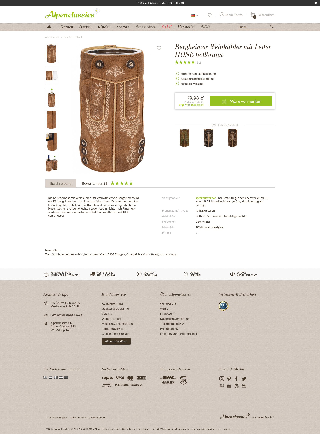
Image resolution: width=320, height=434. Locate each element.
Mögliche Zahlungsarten (117, 323)
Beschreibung (60, 183)
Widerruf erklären (116, 341)
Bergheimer (203, 221)
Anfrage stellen (205, 210)
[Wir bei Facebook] (236, 379)
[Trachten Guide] (236, 386)
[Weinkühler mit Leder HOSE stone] (236, 138)
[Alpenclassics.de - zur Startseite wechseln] (79, 13)
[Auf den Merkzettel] (160, 48)
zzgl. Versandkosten (191, 104)
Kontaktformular (112, 303)
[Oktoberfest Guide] (229, 386)
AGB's (164, 308)
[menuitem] (256, 26)
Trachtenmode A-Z (172, 323)
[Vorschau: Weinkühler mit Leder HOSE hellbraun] (51, 53)
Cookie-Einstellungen (115, 333)
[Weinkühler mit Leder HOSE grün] (188, 138)
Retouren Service (112, 328)
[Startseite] (50, 26)
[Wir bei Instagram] (221, 379)
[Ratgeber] (221, 386)
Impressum (167, 313)
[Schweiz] (66, 377)
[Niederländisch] (50, 377)
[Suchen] (273, 27)
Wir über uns (168, 303)
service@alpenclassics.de (66, 314)
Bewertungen (95, 183)
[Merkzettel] (209, 15)
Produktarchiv (169, 328)
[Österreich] (61, 377)
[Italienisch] (56, 377)
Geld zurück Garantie (115, 308)
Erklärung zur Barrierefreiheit (178, 333)
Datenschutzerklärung (174, 318)
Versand (107, 313)
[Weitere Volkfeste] (244, 386)
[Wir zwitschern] (244, 379)
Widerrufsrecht (111, 318)
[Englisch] (45, 377)
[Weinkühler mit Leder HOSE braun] (212, 138)
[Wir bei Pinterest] (229, 379)
